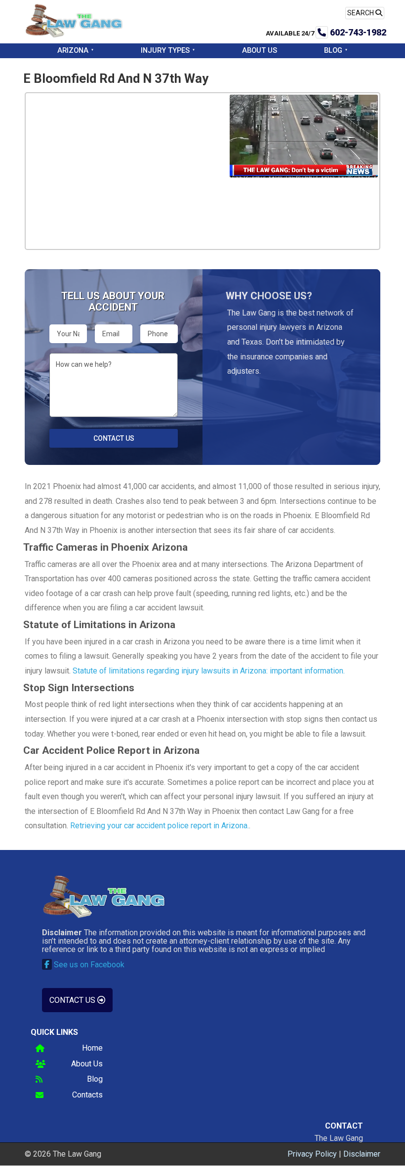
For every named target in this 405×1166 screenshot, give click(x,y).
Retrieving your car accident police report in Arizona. (159, 825)
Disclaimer (361, 1154)
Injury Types (165, 50)
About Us (259, 50)
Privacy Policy (312, 1154)
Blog (333, 50)
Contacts (87, 1095)
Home (92, 1048)
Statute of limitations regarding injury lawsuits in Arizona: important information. (209, 670)
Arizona (72, 50)
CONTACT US (73, 1000)
